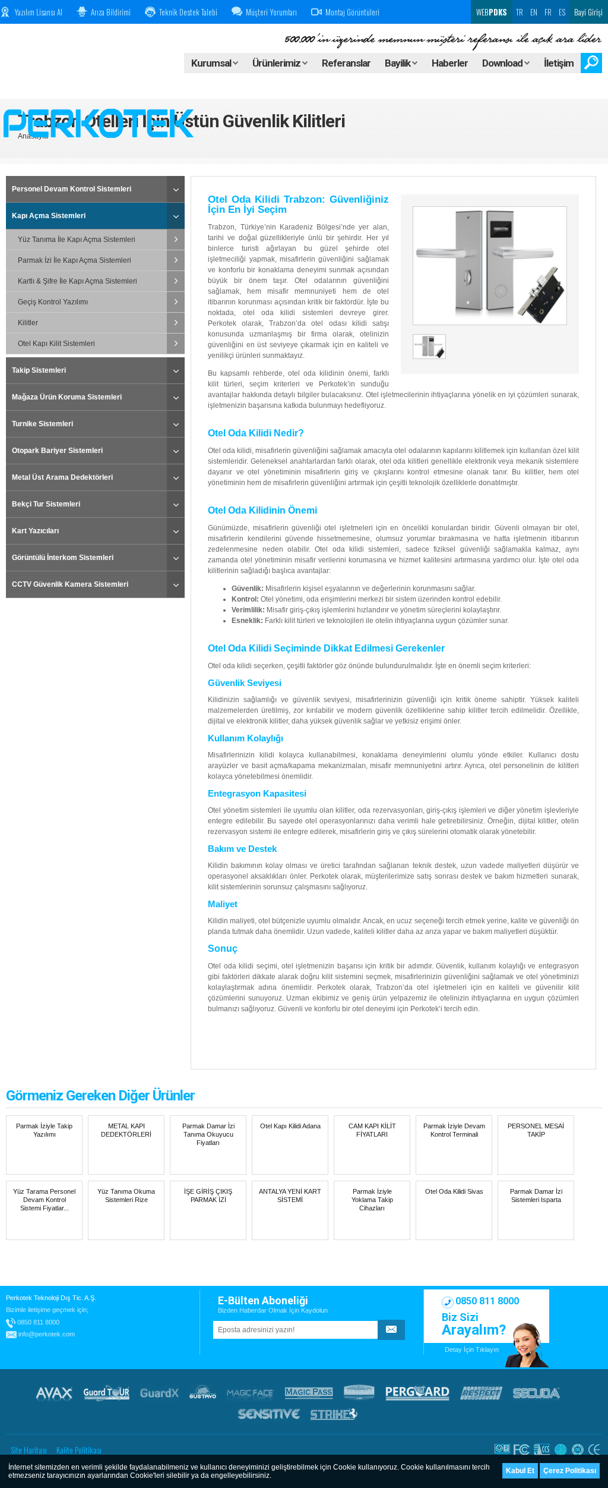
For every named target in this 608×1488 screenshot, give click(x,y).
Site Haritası (29, 1449)
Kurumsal (212, 63)
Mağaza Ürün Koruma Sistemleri (67, 397)
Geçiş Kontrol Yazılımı (53, 302)
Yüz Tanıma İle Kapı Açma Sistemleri (76, 239)
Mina (359, 1392)
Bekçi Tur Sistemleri (46, 504)
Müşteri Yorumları (271, 12)
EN (533, 12)
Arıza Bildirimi (111, 12)
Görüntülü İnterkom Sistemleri (62, 557)
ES (562, 12)
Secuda (536, 1392)
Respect (481, 1392)
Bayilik (398, 63)
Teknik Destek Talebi (188, 12)
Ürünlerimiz (277, 63)
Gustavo (202, 1392)
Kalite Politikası (79, 1449)
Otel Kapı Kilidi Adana (290, 1126)
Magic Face (250, 1392)
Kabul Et (520, 1471)
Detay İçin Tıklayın (472, 1349)
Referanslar (346, 63)
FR (548, 12)
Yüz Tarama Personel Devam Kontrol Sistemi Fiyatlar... (44, 1200)
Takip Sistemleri (39, 370)
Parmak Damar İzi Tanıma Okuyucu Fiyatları (208, 1134)
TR (519, 12)
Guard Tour (106, 1392)
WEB (490, 12)
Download (503, 63)
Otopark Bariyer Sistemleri (57, 450)
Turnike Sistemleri (42, 424)
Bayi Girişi (588, 12)
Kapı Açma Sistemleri (49, 216)
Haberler (450, 63)
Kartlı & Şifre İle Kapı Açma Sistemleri (77, 281)
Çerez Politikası (569, 1471)
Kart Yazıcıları (35, 531)
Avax (54, 1392)
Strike (334, 1413)
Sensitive (269, 1413)
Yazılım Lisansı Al (38, 12)
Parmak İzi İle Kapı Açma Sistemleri (74, 260)
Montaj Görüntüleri (352, 12)
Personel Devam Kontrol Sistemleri (71, 189)
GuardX (159, 1392)
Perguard (417, 1392)
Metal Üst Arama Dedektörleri (62, 477)
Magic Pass (309, 1392)
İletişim (559, 63)
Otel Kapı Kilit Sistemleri (56, 343)
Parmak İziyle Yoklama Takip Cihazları (372, 1200)
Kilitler (28, 323)
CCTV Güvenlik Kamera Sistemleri (70, 584)
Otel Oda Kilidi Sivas (454, 1191)
